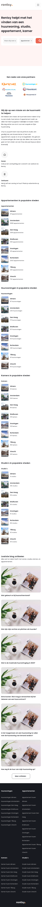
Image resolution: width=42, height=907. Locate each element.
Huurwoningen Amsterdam (10, 801)
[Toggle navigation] (38, 5)
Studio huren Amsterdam (30, 868)
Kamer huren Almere (8, 864)
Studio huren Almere (29, 864)
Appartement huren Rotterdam (29, 839)
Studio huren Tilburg (29, 888)
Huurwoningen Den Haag (9, 805)
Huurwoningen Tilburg (8, 821)
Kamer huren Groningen (9, 880)
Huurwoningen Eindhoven (9, 809)
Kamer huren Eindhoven (9, 876)
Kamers (4, 381)
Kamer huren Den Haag (9, 872)
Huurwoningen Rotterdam (10, 817)
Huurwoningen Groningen (9, 813)
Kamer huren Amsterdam (10, 868)
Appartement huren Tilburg (31, 844)
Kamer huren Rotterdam (9, 884)
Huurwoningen (6, 294)
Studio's (4, 469)
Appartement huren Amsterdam (29, 807)
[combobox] (10, 41)
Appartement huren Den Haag (30, 815)
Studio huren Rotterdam (30, 884)
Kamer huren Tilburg (8, 888)
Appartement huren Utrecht (29, 850)
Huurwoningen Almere (8, 797)
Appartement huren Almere (29, 799)
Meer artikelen (20, 776)
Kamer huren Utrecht (8, 892)
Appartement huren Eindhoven (29, 823)
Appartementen (7, 206)
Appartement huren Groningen (29, 831)
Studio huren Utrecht (29, 892)
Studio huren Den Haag (30, 872)
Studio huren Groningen (30, 880)
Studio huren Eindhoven (30, 876)
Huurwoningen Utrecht (9, 825)
